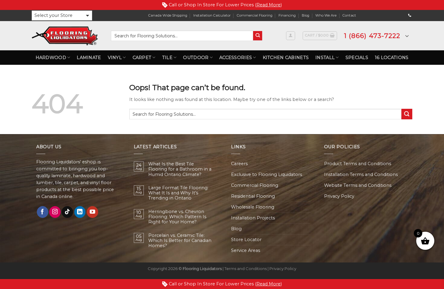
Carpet (142, 57)
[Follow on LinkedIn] (80, 212)
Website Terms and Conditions (357, 185)
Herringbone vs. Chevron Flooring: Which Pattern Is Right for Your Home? (177, 217)
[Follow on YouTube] (92, 212)
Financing (287, 15)
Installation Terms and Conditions (361, 174)
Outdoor (195, 57)
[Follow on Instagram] (55, 212)
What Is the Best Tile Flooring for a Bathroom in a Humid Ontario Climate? (179, 169)
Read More (268, 5)
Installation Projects (253, 218)
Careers (239, 163)
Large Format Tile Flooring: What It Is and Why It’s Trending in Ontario (178, 193)
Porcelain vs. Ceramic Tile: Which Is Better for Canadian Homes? (179, 241)
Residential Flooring (253, 196)
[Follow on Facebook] (42, 212)
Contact (349, 15)
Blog (305, 15)
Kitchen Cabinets (286, 57)
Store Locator (246, 239)
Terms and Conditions (245, 268)
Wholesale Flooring (252, 207)
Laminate (89, 57)
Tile (167, 57)
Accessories (235, 57)
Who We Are (325, 15)
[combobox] (182, 35)
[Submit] (257, 35)
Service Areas (245, 250)
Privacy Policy (339, 196)
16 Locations (391, 57)
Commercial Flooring (254, 15)
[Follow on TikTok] (67, 212)
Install (325, 57)
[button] (62, 15)
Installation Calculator (212, 15)
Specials (357, 57)
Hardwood (51, 57)
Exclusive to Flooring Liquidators (266, 174)
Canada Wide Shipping (167, 15)
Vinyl (115, 57)
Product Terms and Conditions (357, 163)
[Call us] (409, 15)
